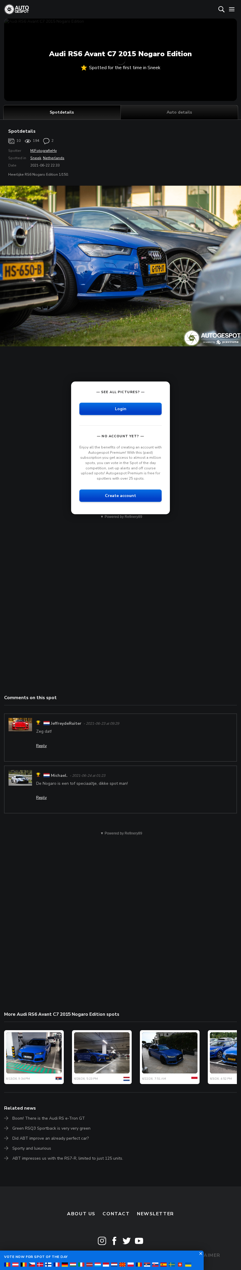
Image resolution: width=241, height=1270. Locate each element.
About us (81, 1214)
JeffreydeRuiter (66, 723)
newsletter (155, 1214)
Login (120, 409)
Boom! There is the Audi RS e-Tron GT (48, 1118)
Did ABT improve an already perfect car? (50, 1138)
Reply (41, 746)
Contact (116, 1214)
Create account (120, 495)
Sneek (35, 158)
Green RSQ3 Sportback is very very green (51, 1128)
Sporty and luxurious (31, 1148)
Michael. (59, 775)
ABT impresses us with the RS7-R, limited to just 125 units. (67, 1158)
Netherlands (53, 158)
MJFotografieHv (43, 150)
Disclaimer (204, 1255)
